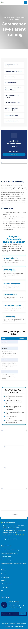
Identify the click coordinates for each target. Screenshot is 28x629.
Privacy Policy (19, 626)
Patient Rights (4, 587)
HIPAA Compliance (6, 584)
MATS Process (5, 577)
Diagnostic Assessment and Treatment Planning (12, 89)
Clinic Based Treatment (11, 115)
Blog (2, 590)
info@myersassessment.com (10, 539)
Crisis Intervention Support (12, 102)
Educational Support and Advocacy (12, 96)
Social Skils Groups (10, 77)
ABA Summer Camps (10, 82)
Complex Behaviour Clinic (12, 121)
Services (3, 580)
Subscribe (22, 614)
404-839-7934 (14, 154)
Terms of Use (9, 626)
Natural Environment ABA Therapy (12, 65)
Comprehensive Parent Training (13, 71)
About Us (3, 574)
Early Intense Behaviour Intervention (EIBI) (11, 109)
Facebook (15, 515)
